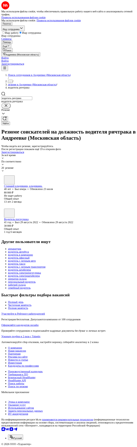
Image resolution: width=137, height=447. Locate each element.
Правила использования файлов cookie (59, 20)
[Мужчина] (9, 179)
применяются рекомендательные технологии (67, 419)
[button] (5, 57)
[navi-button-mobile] (4, 68)
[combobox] (16, 98)
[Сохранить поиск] (4, 119)
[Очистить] (6, 105)
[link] (7, 50)
